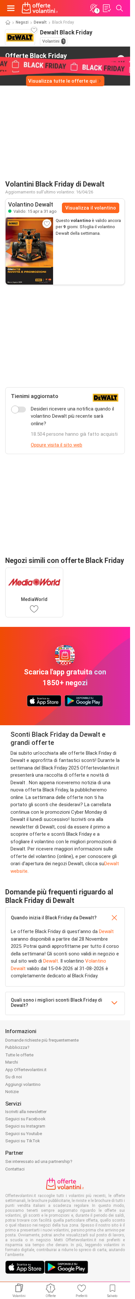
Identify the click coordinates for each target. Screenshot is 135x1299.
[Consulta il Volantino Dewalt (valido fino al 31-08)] (29, 251)
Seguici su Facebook (25, 1118)
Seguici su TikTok (22, 1140)
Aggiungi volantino (23, 1084)
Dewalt (40, 22)
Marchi (11, 1062)
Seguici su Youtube (23, 1133)
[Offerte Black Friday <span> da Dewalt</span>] (121, 59)
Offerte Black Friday (36, 59)
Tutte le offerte (19, 1054)
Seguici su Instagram (25, 1126)
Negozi (22, 22)
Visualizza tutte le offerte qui (62, 81)
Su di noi (13, 1076)
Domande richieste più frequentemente (42, 1040)
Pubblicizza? (17, 1047)
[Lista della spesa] (106, 8)
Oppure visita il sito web (56, 445)
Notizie (12, 1091)
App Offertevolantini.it (26, 1069)
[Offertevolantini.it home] (40, 8)
